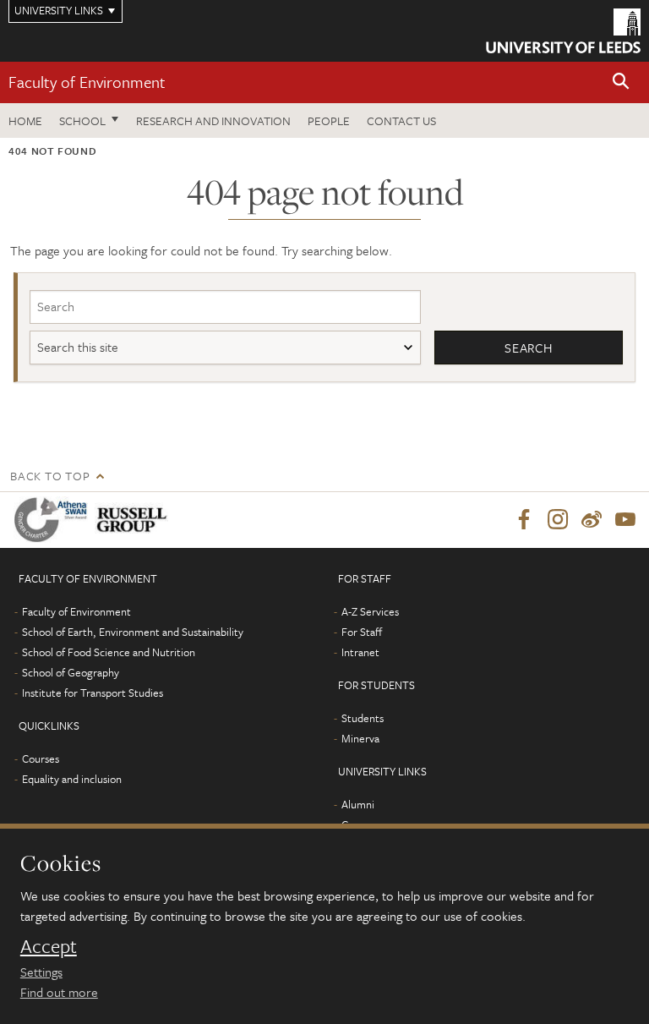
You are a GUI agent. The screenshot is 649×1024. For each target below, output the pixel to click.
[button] (621, 82)
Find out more (59, 992)
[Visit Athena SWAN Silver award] (54, 519)
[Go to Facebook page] (524, 520)
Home (25, 120)
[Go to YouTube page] (625, 520)
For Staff (361, 631)
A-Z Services (370, 611)
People (329, 120)
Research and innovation (213, 120)
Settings (41, 971)
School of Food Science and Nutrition (108, 651)
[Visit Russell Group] (135, 519)
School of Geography (70, 672)
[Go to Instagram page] (558, 520)
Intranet (360, 651)
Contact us (401, 120)
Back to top (50, 476)
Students (362, 717)
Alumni (357, 804)
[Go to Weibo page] (591, 520)
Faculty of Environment (87, 81)
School (82, 120)
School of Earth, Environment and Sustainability (132, 631)
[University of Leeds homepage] (563, 30)
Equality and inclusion (72, 778)
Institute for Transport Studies (92, 692)
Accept (48, 946)
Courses (40, 758)
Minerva (360, 738)
